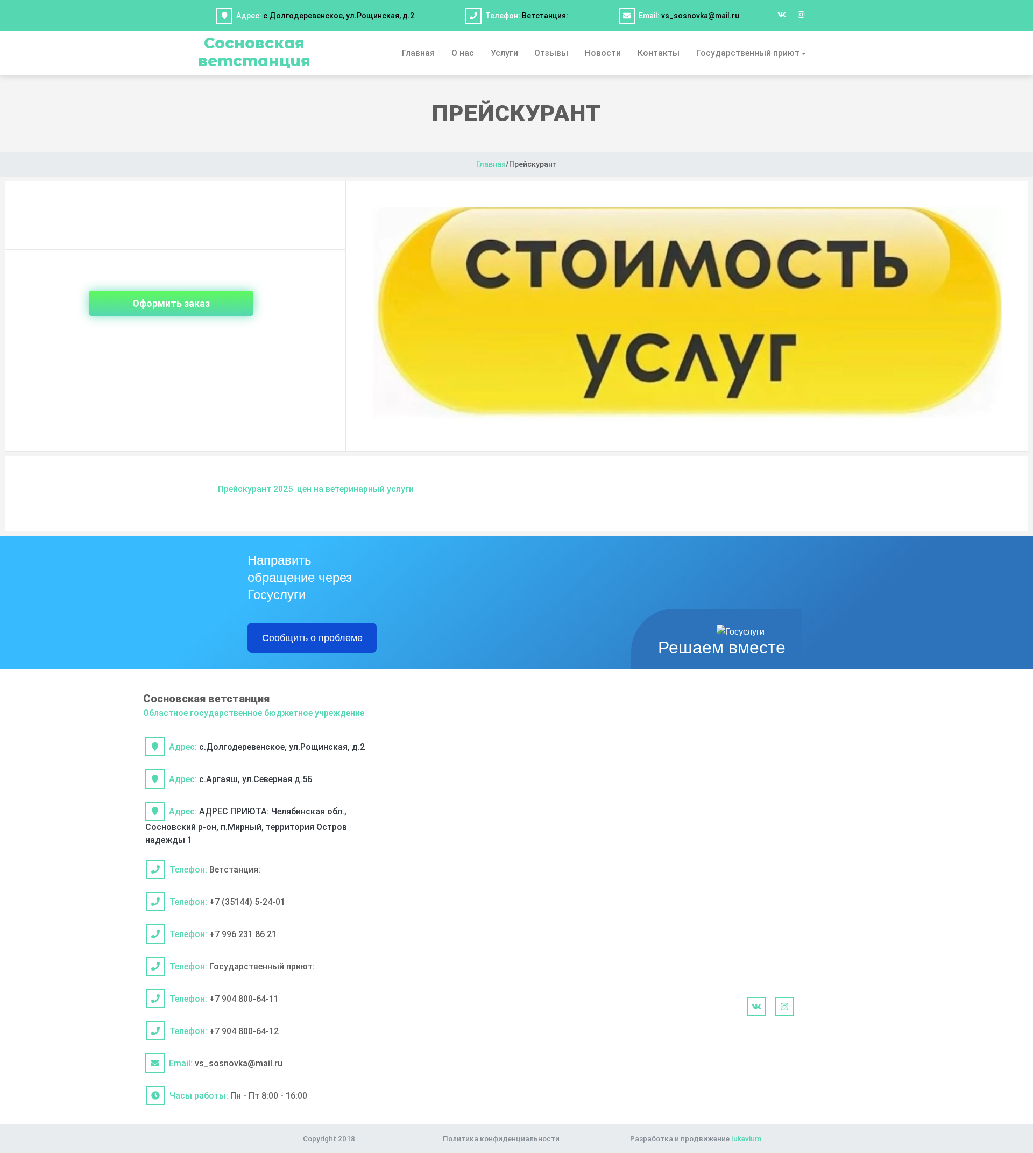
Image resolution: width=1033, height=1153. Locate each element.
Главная (418, 53)
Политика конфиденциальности (501, 1138)
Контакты (659, 53)
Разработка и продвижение (695, 1138)
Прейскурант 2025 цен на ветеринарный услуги (316, 489)
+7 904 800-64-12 (244, 1031)
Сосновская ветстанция (254, 52)
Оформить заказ (171, 303)
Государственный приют (747, 53)
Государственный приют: (262, 966)
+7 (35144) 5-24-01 (247, 902)
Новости (603, 53)
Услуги (504, 53)
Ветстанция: (545, 15)
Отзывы (551, 53)
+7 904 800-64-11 (244, 999)
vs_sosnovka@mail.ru (700, 15)
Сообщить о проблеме (312, 637)
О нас (462, 53)
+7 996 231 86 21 (243, 934)
